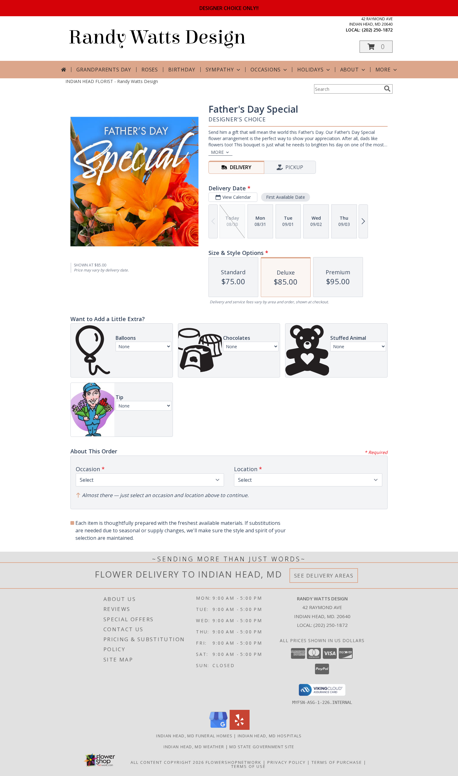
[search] (387, 88)
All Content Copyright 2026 (167, 762)
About (349, 69)
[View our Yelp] (240, 728)
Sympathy (220, 69)
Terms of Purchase (337, 762)
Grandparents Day (103, 69)
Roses (149, 69)
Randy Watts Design (157, 37)
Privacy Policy (286, 762)
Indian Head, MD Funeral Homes (194, 736)
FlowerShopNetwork (233, 762)
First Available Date (285, 197)
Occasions (265, 69)
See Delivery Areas (324, 575)
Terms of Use (248, 766)
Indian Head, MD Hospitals (270, 736)
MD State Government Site (261, 746)
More (383, 69)
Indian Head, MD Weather (194, 746)
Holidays (310, 69)
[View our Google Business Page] (218, 728)
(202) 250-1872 (377, 30)
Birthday (181, 69)
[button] (376, 47)
